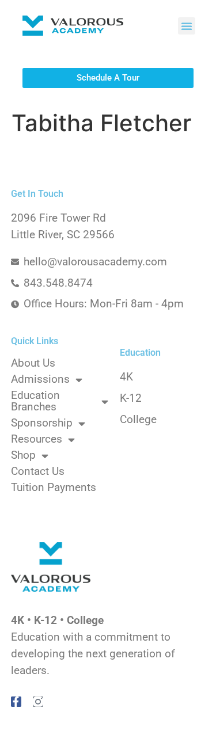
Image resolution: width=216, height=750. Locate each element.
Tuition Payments (53, 487)
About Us (33, 363)
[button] (186, 26)
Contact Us (38, 471)
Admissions (40, 379)
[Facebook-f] (16, 701)
